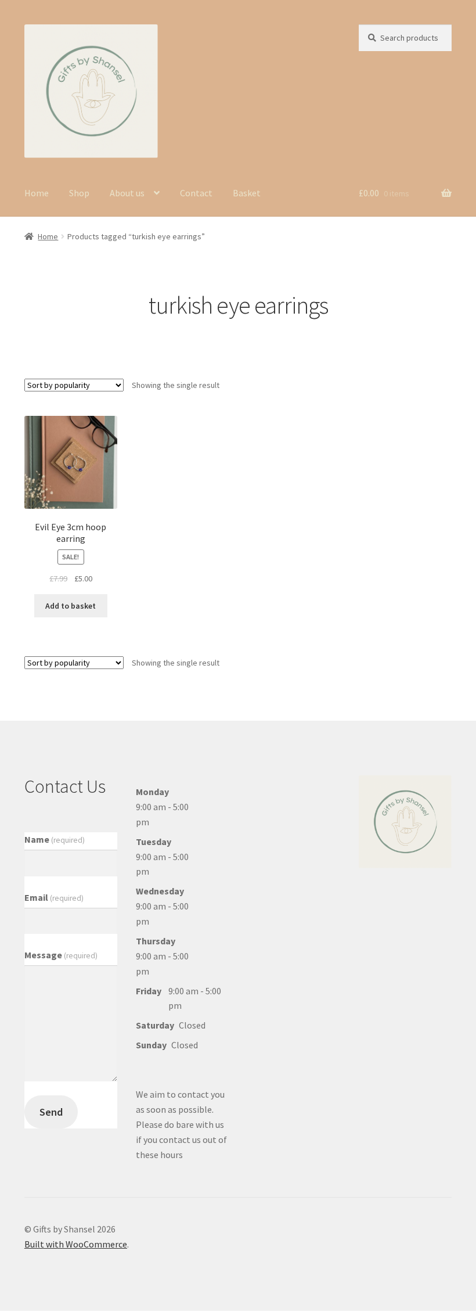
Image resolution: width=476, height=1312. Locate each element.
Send (51, 1112)
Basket (247, 193)
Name (54, 839)
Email (54, 897)
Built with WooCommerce (75, 1244)
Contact (196, 193)
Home (36, 193)
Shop (79, 193)
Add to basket (70, 606)
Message (61, 955)
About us (127, 193)
